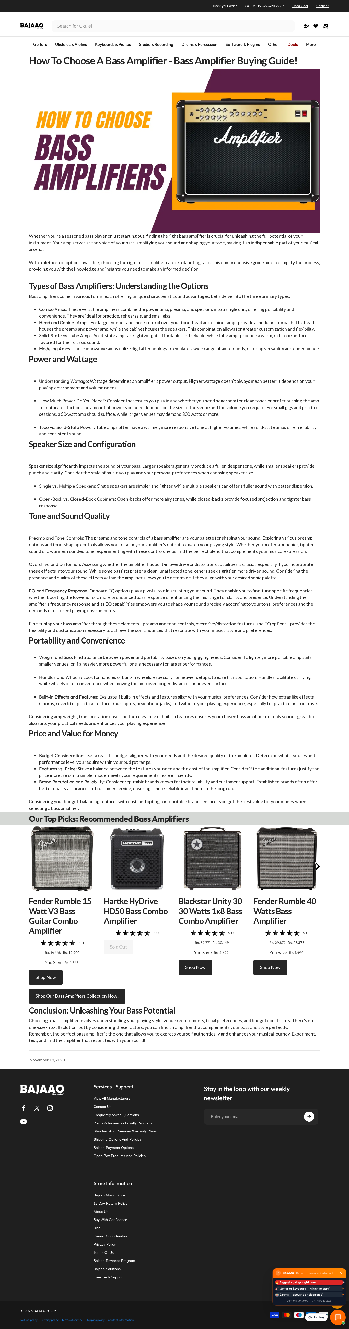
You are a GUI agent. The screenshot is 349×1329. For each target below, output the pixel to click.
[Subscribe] (309, 1117)
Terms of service (72, 1319)
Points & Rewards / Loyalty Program (123, 1123)
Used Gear (300, 6)
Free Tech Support (109, 1277)
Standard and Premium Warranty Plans (125, 1131)
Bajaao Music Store (109, 1195)
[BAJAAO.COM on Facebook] (23, 1108)
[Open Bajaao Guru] (338, 1317)
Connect (322, 6)
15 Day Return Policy (110, 1203)
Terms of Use (105, 1252)
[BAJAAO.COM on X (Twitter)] (37, 1108)
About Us (101, 1212)
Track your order (224, 6)
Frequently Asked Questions (116, 1115)
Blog (97, 1228)
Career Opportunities (110, 1236)
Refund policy (29, 1319)
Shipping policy (95, 1319)
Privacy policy (50, 1319)
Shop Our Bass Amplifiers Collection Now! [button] (77, 996)
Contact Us (102, 1107)
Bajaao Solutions (107, 1269)
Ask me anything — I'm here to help (309, 1300)
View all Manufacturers (112, 1098)
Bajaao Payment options (114, 1148)
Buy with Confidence (110, 1220)
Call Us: (264, 6)
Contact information (121, 1319)
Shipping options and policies (118, 1139)
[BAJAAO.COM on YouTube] (23, 1121)
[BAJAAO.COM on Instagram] (50, 1108)
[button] (62, 858)
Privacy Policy (105, 1244)
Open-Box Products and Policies (120, 1156)
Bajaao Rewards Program (114, 1261)
